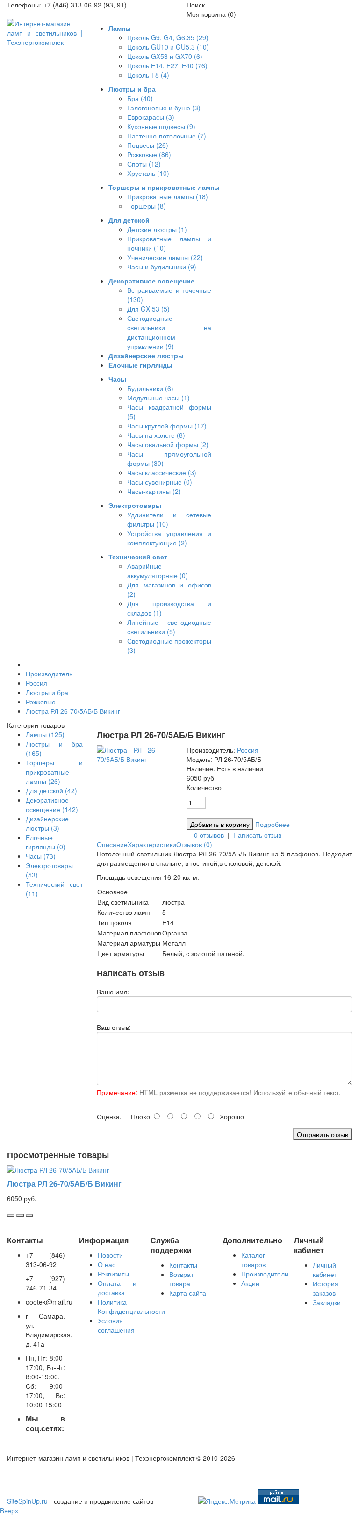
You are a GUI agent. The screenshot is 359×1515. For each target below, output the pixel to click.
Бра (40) (140, 98)
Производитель (49, 673)
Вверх (9, 1510)
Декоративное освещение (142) (52, 804)
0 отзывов (209, 835)
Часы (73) (41, 856)
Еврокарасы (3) (150, 117)
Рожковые (41, 701)
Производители (264, 1273)
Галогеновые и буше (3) (164, 107)
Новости (110, 1255)
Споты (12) (144, 163)
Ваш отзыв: (114, 1027)
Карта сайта (187, 1293)
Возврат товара (181, 1278)
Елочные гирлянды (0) (45, 842)
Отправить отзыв (322, 1134)
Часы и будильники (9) (161, 266)
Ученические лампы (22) (165, 257)
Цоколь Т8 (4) (148, 75)
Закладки (327, 1302)
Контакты (183, 1264)
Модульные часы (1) (158, 397)
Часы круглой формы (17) (167, 425)
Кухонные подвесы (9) (161, 126)
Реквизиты (113, 1273)
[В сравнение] (29, 1215)
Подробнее (272, 824)
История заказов (325, 1288)
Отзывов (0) (194, 844)
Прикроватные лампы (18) (167, 196)
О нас (106, 1264)
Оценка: (109, 1116)
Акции (250, 1283)
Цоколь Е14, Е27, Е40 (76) (167, 65)
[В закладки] (20, 1215)
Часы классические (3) (161, 472)
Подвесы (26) (147, 145)
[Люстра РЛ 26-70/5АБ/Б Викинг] (127, 759)
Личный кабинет (325, 1269)
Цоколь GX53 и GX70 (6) (164, 56)
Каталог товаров (253, 1259)
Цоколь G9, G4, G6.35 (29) (167, 37)
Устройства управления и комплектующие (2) (169, 538)
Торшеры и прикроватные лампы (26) (54, 772)
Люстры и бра (47, 692)
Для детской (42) (51, 790)
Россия (36, 683)
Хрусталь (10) (148, 173)
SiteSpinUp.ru (27, 1501)
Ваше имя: (113, 991)
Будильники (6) (150, 388)
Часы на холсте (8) (156, 435)
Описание (112, 844)
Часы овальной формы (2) (167, 444)
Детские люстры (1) (157, 229)
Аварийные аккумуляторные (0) (157, 570)
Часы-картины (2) (154, 491)
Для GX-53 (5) (148, 308)
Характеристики (152, 844)
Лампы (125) (45, 734)
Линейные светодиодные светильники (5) (169, 626)
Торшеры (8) (146, 205)
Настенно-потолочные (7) (166, 135)
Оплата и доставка (117, 1287)
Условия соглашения (116, 1325)
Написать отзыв (257, 835)
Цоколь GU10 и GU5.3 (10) (168, 46)
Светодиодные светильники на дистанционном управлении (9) (169, 332)
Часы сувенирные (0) (159, 481)
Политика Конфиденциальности (131, 1306)
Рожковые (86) (149, 154)
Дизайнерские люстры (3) (47, 823)
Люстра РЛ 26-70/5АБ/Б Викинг (73, 711)
